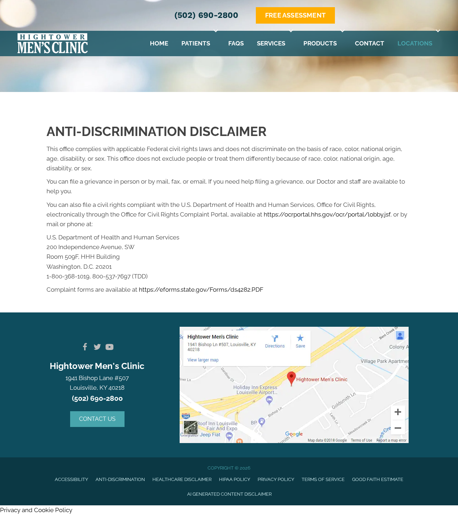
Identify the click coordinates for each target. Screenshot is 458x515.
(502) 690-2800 (206, 15)
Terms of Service (323, 479)
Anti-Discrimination (120, 479)
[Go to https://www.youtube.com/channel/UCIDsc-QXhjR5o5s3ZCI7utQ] (109, 348)
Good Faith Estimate (377, 479)
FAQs (236, 43)
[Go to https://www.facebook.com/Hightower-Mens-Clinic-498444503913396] (85, 348)
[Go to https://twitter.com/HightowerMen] (97, 348)
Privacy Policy (276, 479)
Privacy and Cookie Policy (36, 510)
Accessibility (71, 479)
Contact (369, 43)
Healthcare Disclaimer (181, 479)
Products (320, 43)
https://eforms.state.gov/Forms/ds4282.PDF (201, 289)
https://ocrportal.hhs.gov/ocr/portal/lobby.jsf (327, 214)
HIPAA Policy (234, 479)
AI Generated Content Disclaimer (229, 494)
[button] (215, 31)
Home (159, 43)
